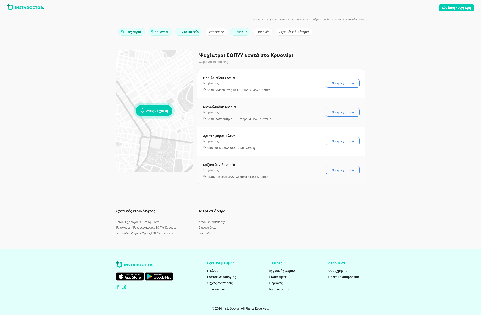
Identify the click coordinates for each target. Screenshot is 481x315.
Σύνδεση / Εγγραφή (456, 8)
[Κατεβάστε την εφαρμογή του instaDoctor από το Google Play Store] (159, 276)
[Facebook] (118, 287)
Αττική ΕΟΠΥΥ (300, 19)
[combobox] (131, 32)
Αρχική (256, 19)
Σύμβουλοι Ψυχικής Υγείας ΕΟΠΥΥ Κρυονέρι (144, 233)
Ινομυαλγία (206, 233)
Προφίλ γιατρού (343, 83)
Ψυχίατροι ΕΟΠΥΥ (276, 19)
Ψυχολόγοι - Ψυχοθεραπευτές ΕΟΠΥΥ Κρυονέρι (146, 227)
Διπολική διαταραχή (212, 222)
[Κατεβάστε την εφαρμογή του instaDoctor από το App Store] (130, 276)
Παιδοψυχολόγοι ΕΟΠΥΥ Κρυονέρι (138, 222)
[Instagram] (123, 286)
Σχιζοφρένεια (207, 227)
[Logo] (25, 8)
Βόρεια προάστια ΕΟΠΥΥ (327, 19)
